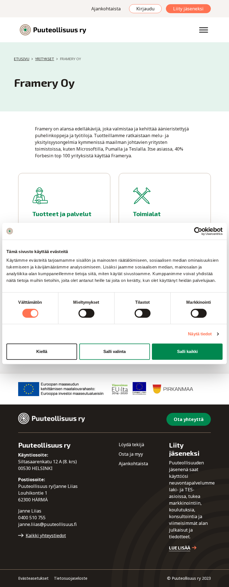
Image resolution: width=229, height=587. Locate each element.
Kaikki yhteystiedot (46, 535)
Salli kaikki (187, 351)
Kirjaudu (145, 9)
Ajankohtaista (106, 9)
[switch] (86, 313)
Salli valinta (114, 351)
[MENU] (203, 29)
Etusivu (21, 58)
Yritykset (44, 58)
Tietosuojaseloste (70, 578)
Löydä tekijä (131, 444)
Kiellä (41, 351)
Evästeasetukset (33, 578)
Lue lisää (179, 547)
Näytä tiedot (200, 333)
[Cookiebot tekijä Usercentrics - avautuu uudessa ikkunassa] (198, 231)
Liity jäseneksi (188, 9)
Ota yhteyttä (189, 419)
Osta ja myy (131, 454)
